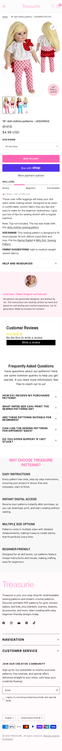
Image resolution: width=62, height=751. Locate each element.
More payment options (31, 175)
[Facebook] (5, 623)
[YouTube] (21, 623)
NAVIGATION (13, 639)
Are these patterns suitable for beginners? (26, 418)
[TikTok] (36, 622)
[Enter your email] (56, 690)
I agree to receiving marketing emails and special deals (31, 699)
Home (5, 17)
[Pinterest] (28, 622)
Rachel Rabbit (25, 240)
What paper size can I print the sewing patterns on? (25, 407)
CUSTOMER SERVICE (20, 651)
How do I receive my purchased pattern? (26, 397)
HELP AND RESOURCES (17, 263)
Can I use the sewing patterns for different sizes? (25, 429)
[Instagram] (13, 623)
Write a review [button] (31, 342)
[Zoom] (53, 27)
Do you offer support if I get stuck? (24, 440)
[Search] (52, 6)
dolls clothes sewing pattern (23, 227)
